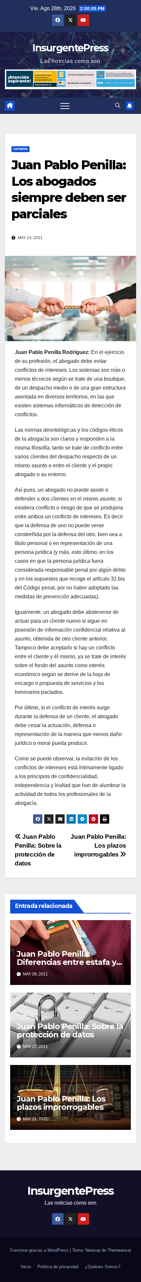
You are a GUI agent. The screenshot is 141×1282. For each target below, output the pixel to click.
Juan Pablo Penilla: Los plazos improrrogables (98, 845)
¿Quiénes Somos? (102, 1266)
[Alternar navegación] (65, 105)
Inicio (26, 1266)
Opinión (20, 149)
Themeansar (119, 1250)
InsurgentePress (70, 48)
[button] (117, 105)
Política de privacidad (57, 1266)
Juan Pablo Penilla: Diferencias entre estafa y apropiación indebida (66, 962)
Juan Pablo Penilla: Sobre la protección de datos (70, 1030)
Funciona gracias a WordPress (40, 1250)
